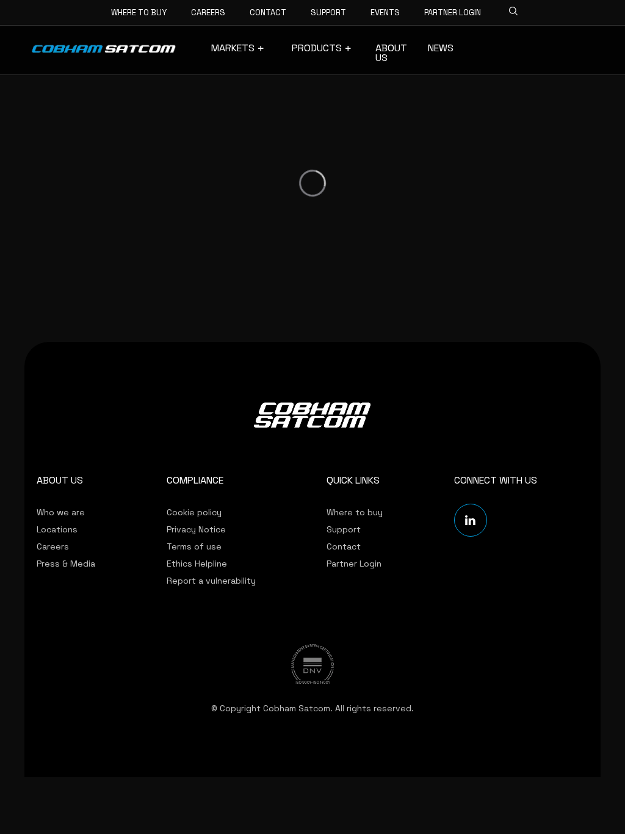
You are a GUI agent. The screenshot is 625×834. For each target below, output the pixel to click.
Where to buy (139, 12)
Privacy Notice (196, 529)
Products (317, 48)
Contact (268, 12)
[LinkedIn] (470, 520)
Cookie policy (194, 512)
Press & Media (66, 563)
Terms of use (194, 546)
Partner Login (452, 12)
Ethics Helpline (197, 563)
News (440, 48)
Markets (233, 48)
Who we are (61, 512)
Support (328, 12)
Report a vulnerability (211, 580)
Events (385, 12)
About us (391, 53)
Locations (57, 529)
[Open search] (509, 9)
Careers (208, 12)
